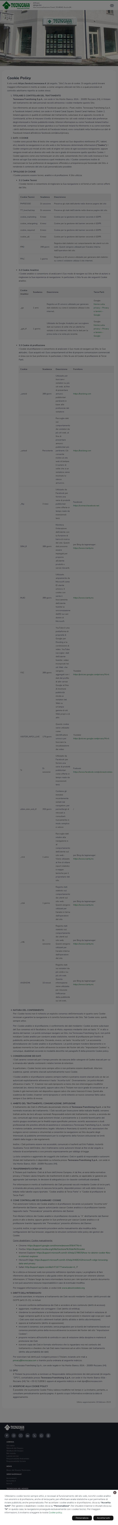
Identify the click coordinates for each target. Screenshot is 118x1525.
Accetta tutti (103, 1518)
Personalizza (82, 1518)
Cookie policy (55, 1512)
